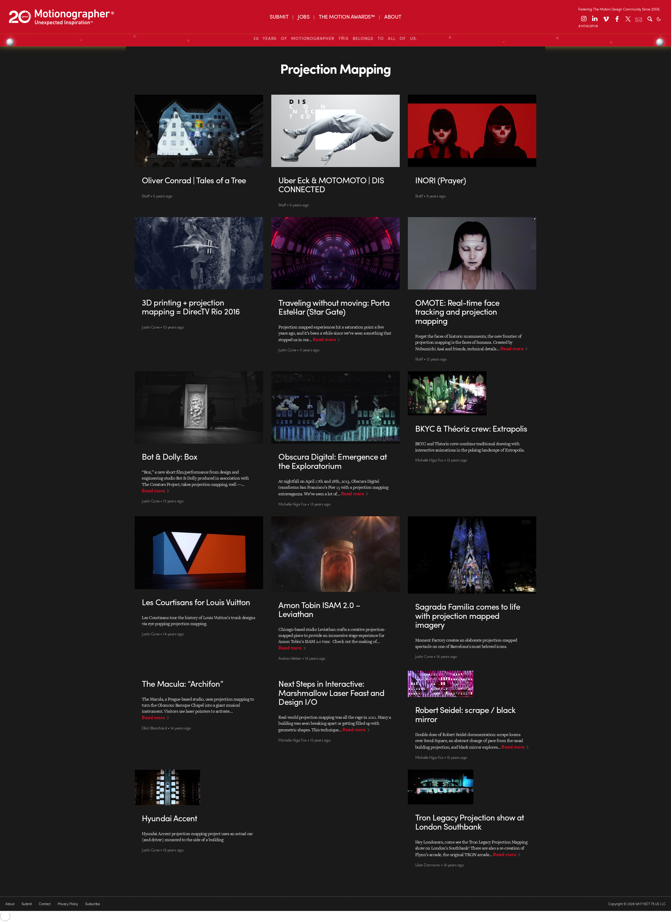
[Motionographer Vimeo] (605, 18)
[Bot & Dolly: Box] (199, 407)
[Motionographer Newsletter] (638, 18)
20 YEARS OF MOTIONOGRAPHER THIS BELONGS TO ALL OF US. (335, 38)
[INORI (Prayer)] (472, 131)
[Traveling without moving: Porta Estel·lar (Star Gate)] (335, 253)
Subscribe (92, 903)
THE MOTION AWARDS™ (347, 16)
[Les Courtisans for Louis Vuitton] (199, 552)
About (9, 903)
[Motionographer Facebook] (616, 18)
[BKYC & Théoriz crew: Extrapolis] (472, 393)
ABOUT (392, 16)
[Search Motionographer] (649, 18)
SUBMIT (279, 16)
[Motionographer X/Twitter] (627, 18)
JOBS (303, 16)
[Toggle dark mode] (658, 18)
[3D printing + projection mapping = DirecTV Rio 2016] (199, 253)
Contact (44, 903)
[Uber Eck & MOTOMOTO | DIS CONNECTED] (335, 131)
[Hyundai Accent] (199, 787)
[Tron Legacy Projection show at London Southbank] (472, 787)
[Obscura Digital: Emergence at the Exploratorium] (335, 407)
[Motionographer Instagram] (583, 18)
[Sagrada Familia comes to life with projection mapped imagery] (472, 555)
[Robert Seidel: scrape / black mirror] (472, 684)
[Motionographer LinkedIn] (594, 18)
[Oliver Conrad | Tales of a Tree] (199, 131)
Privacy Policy (68, 903)
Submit (26, 903)
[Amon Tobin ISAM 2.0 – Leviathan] (335, 554)
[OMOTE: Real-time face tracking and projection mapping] (472, 253)
